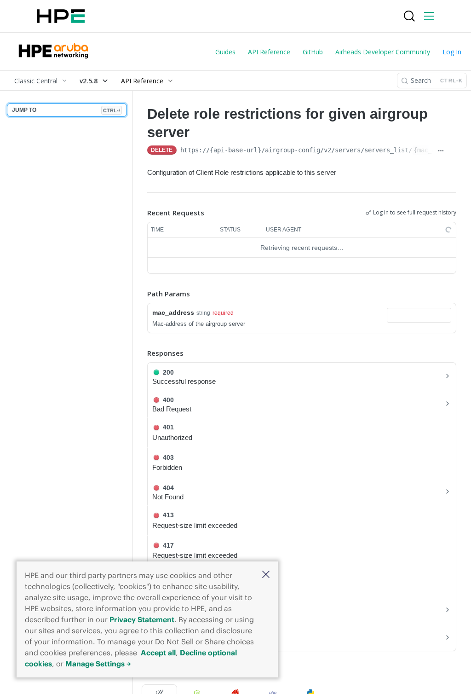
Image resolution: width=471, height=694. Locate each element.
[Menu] (429, 16)
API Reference (269, 51)
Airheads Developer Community (382, 51)
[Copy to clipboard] (452, 150)
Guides (225, 51)
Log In (451, 51)
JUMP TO (66, 110)
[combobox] (419, 315)
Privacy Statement (141, 619)
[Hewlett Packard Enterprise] (61, 16)
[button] (266, 575)
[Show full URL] (440, 150)
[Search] (409, 16)
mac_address (173, 312)
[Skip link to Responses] (141, 353)
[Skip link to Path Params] (141, 294)
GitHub (313, 51)
